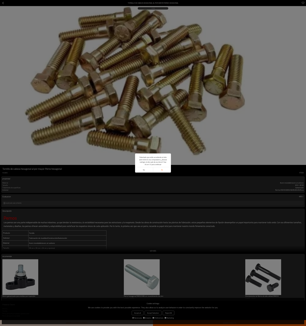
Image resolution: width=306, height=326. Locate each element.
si (162, 169)
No (144, 169)
